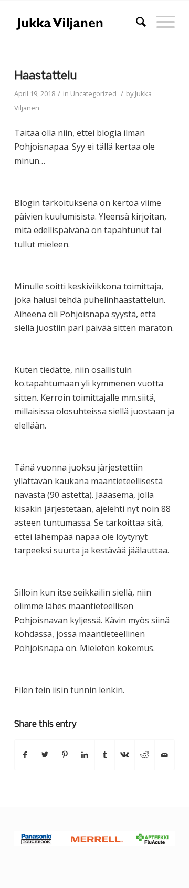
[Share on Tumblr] (104, 754)
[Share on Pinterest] (65, 754)
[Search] (135, 22)
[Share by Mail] (164, 754)
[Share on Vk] (124, 754)
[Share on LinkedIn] (84, 754)
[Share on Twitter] (45, 754)
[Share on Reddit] (144, 754)
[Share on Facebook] (25, 754)
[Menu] (160, 22)
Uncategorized (93, 93)
